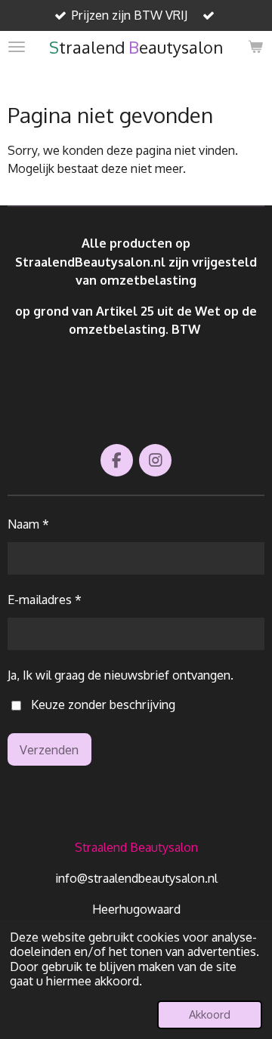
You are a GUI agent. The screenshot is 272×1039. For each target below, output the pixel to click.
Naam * (28, 524)
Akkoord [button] (209, 1014)
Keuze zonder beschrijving (103, 704)
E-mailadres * (45, 599)
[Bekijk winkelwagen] (255, 47)
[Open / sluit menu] (16, 47)
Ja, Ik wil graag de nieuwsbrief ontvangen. (120, 675)
